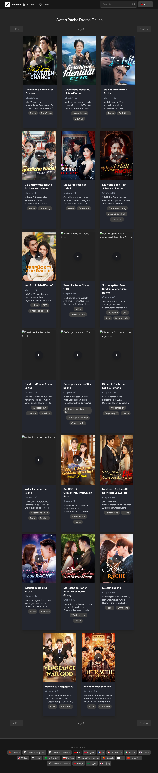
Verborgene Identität (78, 417)
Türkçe (78, 763)
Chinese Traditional (59, 752)
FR (101, 752)
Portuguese (52, 758)
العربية (91, 763)
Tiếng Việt (133, 758)
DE (77, 752)
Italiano (130, 752)
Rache (33, 113)
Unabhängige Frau (116, 213)
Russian (68, 758)
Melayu (23, 758)
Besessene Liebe (39, 512)
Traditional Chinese (59, 763)
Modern (44, 518)
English (89, 752)
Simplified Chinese (88, 758)
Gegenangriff (121, 318)
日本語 (105, 763)
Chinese (14, 752)
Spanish (108, 758)
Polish (36, 758)
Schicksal (45, 413)
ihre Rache (113, 312)
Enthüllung (46, 113)
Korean (144, 752)
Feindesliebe (112, 512)
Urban (35, 305)
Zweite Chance (78, 314)
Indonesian (115, 752)
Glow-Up (79, 118)
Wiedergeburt (39, 407)
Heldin (126, 413)
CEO (45, 305)
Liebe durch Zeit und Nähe (75, 410)
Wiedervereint (78, 516)
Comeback (84, 208)
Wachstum (116, 219)
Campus (32, 413)
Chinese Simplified (34, 752)
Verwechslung (80, 113)
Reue (32, 518)
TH (120, 758)
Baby (107, 318)
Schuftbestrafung (117, 208)
